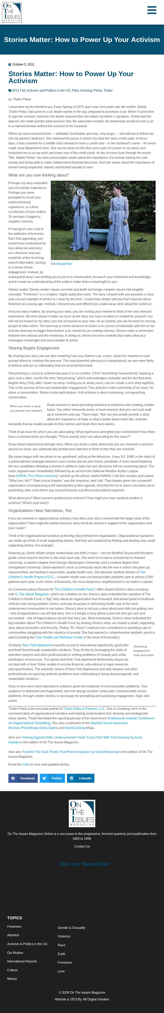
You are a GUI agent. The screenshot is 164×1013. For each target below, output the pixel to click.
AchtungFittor (62, 263)
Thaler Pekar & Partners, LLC (84, 708)
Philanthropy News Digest (39, 728)
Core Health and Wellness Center (59, 637)
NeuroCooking (75, 728)
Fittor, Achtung (82, 90)
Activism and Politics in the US (48, 90)
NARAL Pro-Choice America (36, 476)
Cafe (25, 764)
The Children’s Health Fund (74, 589)
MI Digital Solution (96, 999)
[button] (23, 778)
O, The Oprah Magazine (32, 594)
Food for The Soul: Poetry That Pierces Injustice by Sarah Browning (70, 752)
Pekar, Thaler (103, 90)
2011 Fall (18, 90)
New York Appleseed (37, 645)
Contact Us (82, 846)
